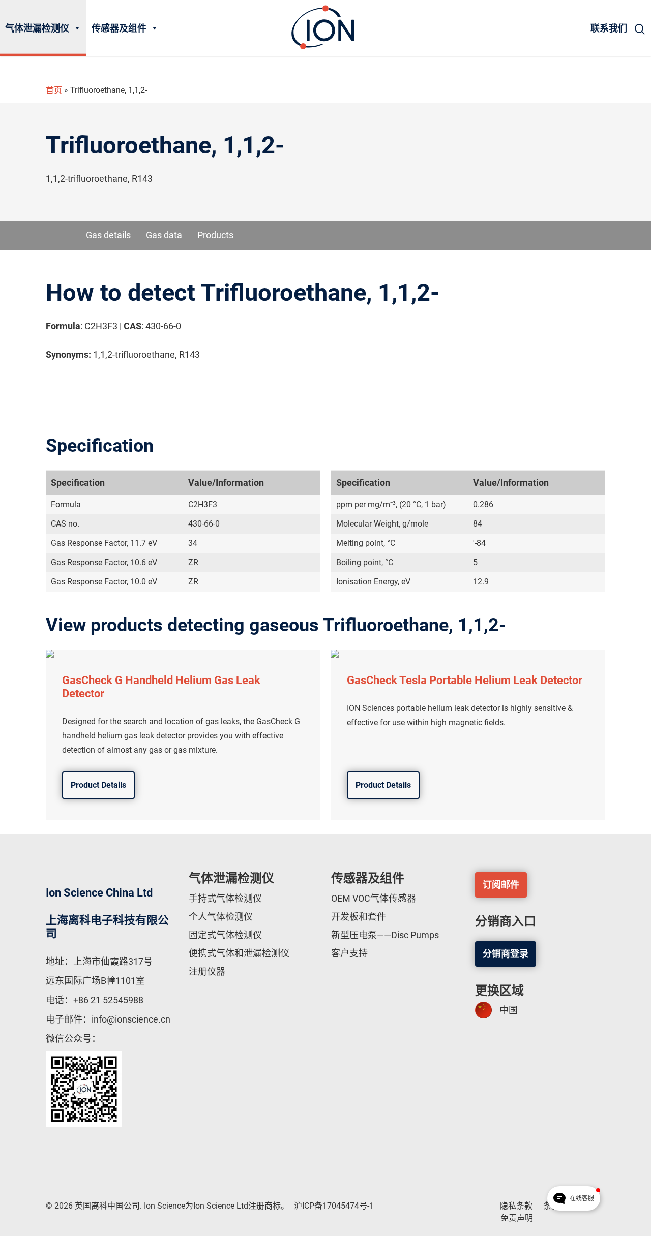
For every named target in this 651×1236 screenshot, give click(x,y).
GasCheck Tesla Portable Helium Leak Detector (464, 680)
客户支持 (349, 953)
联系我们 (608, 28)
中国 (508, 1010)
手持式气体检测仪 (225, 898)
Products (215, 235)
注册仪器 (207, 971)
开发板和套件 (358, 916)
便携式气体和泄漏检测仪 (239, 953)
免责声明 (516, 1218)
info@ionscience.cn (131, 1019)
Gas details (108, 235)
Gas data (164, 235)
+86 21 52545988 (108, 1000)
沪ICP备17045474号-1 (334, 1206)
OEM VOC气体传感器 (373, 898)
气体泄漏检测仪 (37, 28)
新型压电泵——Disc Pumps (385, 935)
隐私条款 (516, 1206)
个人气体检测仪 (221, 916)
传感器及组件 (119, 28)
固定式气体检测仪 (225, 935)
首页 (54, 90)
